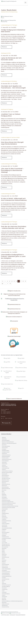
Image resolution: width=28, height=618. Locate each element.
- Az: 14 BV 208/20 (9, 55)
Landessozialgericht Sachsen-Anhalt (10, 137)
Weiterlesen (4, 46)
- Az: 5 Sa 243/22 (8, 27)
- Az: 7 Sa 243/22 (9, 83)
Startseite (2, 611)
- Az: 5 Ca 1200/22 (9, 111)
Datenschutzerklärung (14, 611)
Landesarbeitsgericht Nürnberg (9, 81)
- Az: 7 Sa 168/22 (9, 166)
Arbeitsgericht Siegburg (7, 109)
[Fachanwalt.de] (14, 321)
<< (2, 281)
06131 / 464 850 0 (6, 411)
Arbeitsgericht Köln (6, 53)
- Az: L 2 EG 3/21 (9, 139)
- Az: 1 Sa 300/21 (9, 252)
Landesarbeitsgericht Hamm (8, 193)
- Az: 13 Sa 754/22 (9, 196)
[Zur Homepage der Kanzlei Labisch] (14, 397)
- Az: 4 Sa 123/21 (9, 224)
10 (2, 283)
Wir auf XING (6, 613)
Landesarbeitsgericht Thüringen (9, 25)
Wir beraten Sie (6, 423)
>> (10, 283)
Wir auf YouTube (17, 613)
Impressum (7, 611)
